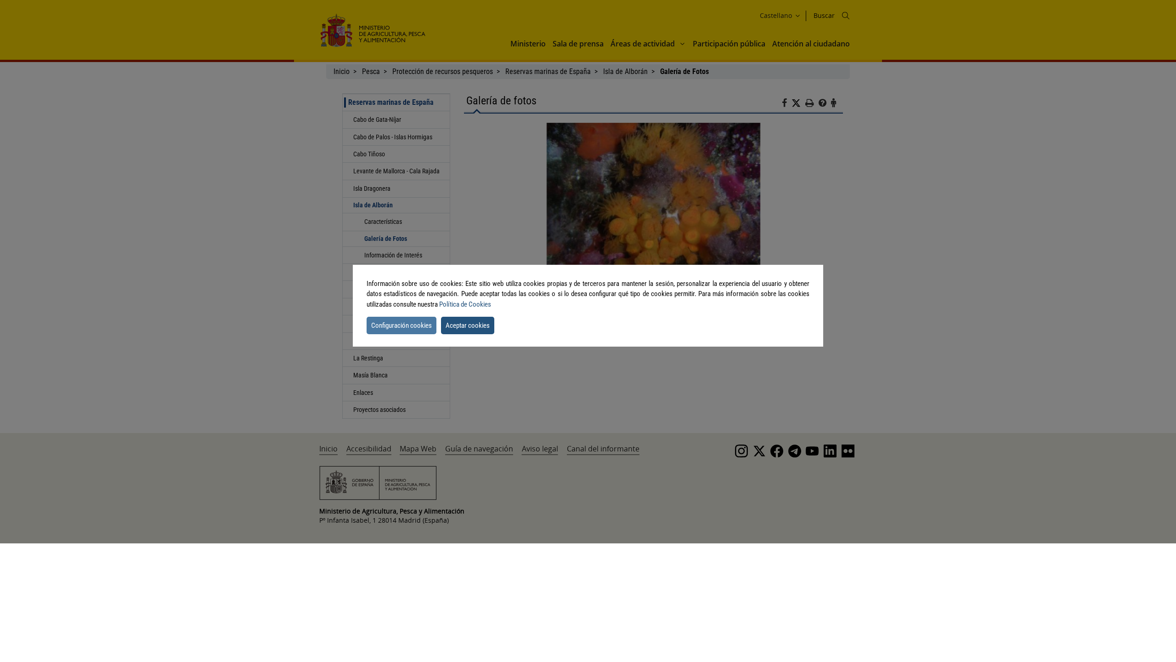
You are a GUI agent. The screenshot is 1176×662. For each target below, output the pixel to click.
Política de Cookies (465, 304)
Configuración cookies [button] (401, 325)
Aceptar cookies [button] (468, 325)
